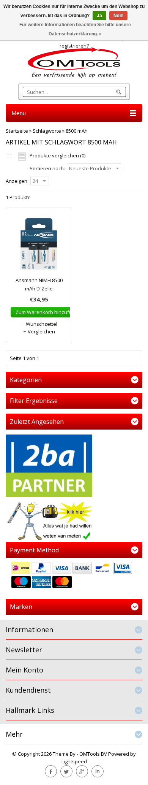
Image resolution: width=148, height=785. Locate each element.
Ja (99, 15)
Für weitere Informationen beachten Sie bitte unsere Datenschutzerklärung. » (75, 29)
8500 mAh (77, 130)
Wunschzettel (41, 323)
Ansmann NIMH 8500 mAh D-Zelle (39, 284)
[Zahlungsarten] (74, 576)
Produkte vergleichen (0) (57, 155)
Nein (118, 15)
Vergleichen (41, 331)
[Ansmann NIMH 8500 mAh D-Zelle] (39, 246)
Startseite (17, 130)
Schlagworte (47, 130)
